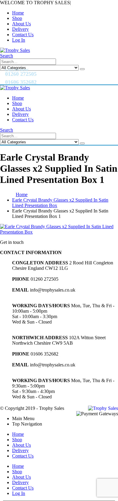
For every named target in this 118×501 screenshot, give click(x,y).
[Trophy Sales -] (15, 50)
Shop (17, 18)
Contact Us (23, 34)
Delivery (20, 29)
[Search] (82, 69)
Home (18, 12)
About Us (21, 23)
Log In (18, 40)
